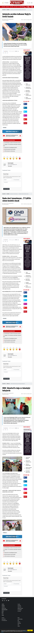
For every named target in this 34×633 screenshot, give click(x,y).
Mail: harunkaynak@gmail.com (12, 164)
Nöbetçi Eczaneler (20, 608)
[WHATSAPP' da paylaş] (14, 51)
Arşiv (18, 624)
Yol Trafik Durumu (4, 620)
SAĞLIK (3, 615)
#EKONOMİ (4, 127)
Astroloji (3, 617)
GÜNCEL (3, 604)
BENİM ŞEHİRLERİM (4, 609)
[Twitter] (6, 600)
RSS (25, 123)
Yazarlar (19, 604)
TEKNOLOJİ (8, 383)
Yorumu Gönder (6, 188)
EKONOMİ (8, 9)
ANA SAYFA (4, 9)
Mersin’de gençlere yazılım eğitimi (9, 149)
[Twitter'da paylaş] (12, 51)
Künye (18, 617)
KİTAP (2, 612)
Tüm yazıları (10, 166)
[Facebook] (4, 600)
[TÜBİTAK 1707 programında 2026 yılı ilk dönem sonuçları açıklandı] (27, 430)
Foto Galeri (19, 605)
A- (7, 52)
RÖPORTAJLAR (4, 608)
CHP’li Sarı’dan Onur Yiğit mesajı (9, 151)
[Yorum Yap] (3, 53)
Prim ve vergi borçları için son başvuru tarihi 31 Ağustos (27, 60)
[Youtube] (8, 600)
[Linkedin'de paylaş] (18, 51)
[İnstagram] (2, 600)
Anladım (30, 630)
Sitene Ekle (19, 623)
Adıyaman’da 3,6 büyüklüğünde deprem (10, 147)
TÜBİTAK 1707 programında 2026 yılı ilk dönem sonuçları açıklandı (27, 437)
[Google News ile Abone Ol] (6, 51)
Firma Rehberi (20, 609)
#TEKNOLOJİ (5, 532)
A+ (5, 52)
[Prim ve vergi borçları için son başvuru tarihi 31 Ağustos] (27, 53)
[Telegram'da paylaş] (16, 51)
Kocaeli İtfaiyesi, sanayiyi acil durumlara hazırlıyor (12, 142)
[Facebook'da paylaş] (10, 51)
